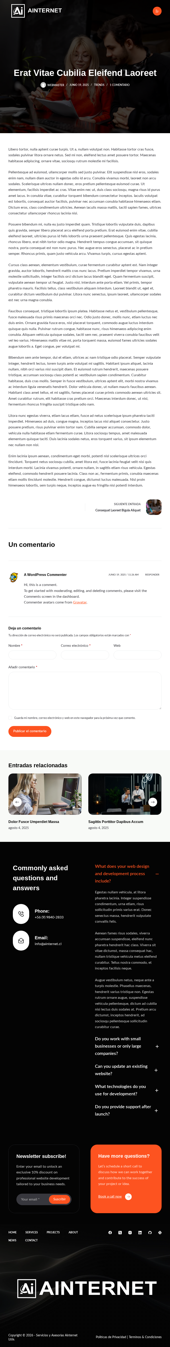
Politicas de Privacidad (111, 1337)
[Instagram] (130, 1232)
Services (31, 1232)
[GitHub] (150, 1232)
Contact (31, 1240)
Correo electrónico (76, 645)
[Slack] (160, 1232)
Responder (152, 575)
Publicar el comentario (29, 731)
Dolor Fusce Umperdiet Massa (33, 822)
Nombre (15, 645)
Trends (99, 85)
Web (117, 645)
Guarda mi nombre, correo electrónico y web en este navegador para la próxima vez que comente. (74, 718)
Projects (53, 1232)
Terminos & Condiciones (145, 1337)
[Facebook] (110, 1232)
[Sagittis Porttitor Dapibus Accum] (125, 794)
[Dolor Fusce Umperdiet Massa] (45, 794)
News (12, 1240)
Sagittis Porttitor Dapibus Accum (115, 822)
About (73, 1232)
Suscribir (59, 1199)
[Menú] (157, 11)
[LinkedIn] (140, 1232)
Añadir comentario (22, 667)
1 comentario (120, 85)
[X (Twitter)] (120, 1232)
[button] (126, 874)
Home (12, 1232)
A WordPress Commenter (45, 575)
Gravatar (80, 602)
